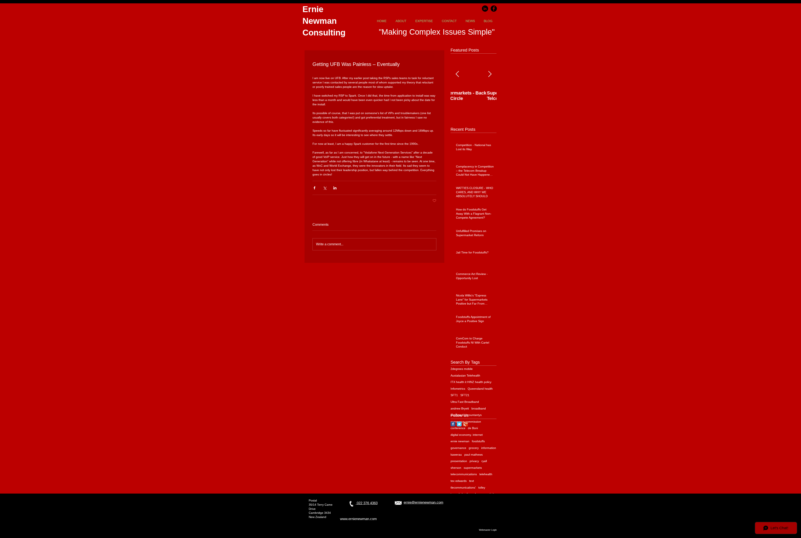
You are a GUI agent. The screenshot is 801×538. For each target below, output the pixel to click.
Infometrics (458, 388)
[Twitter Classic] (459, 424)
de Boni (473, 428)
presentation (459, 461)
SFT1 (454, 395)
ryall (484, 461)
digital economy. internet (467, 434)
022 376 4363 (367, 503)
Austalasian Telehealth (465, 375)
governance (458, 448)
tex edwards (459, 481)
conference (458, 428)
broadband (478, 408)
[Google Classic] (465, 424)
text (471, 481)
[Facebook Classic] (453, 424)
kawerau (456, 454)
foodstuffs (478, 441)
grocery (474, 448)
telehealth (485, 474)
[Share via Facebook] (314, 188)
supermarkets (473, 467)
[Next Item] (490, 74)
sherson (456, 467)
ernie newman (460, 441)
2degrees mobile (462, 368)
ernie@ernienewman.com (423, 502)
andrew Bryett (460, 408)
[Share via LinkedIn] (335, 188)
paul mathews (473, 454)
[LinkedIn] (485, 8)
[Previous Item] (457, 74)
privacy (474, 461)
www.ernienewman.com (358, 519)
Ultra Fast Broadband (465, 401)
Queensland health (480, 388)
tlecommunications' (463, 487)
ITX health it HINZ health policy (471, 382)
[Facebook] (494, 8)
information (488, 448)
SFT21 (464, 395)
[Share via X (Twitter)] (325, 188)
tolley (481, 487)
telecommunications (464, 474)
